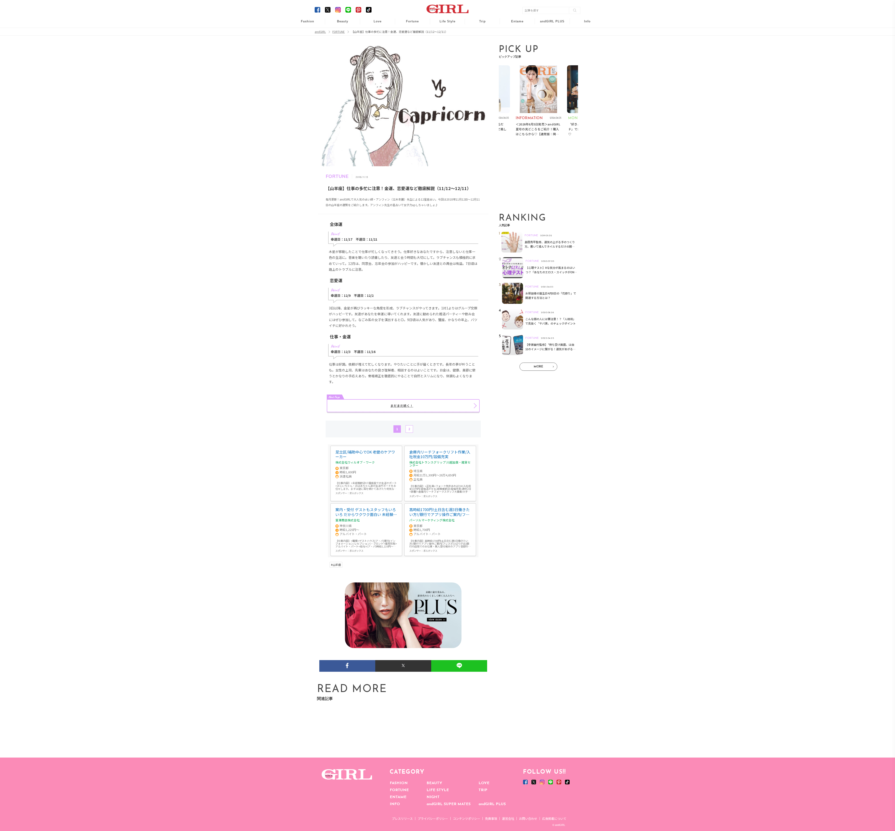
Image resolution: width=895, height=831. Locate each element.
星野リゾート (479, 33)
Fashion (549, 24)
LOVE (483, 783)
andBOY (514, 24)
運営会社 (508, 818)
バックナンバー (584, 33)
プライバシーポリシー (433, 818)
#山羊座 (336, 564)
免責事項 (491, 818)
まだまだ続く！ (401, 405)
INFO (395, 804)
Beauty (342, 21)
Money (444, 24)
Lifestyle (549, 42)
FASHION (399, 783)
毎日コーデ (304, 24)
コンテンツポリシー (466, 818)
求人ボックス (356, 493)
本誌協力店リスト (584, 42)
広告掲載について (554, 818)
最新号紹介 (584, 24)
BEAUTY (434, 783)
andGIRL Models (584, 50)
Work (444, 33)
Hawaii (479, 24)
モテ (374, 33)
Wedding (374, 24)
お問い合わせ (528, 818)
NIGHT (433, 797)
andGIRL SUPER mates (584, 60)
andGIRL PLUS (492, 804)
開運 (409, 24)
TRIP (482, 790)
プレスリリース (402, 818)
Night (374, 42)
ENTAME (398, 797)
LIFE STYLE (438, 790)
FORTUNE (399, 790)
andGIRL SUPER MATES (449, 804)
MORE (538, 366)
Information (549, 50)
